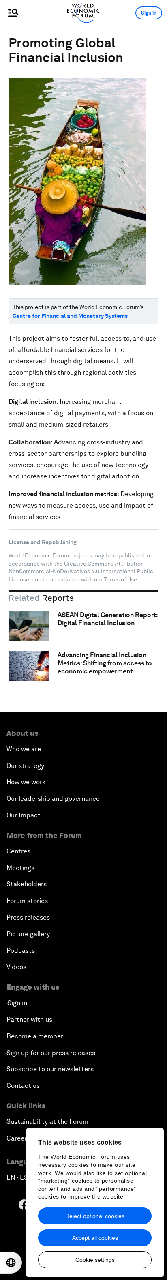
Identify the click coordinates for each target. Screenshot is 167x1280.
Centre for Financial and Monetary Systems (70, 316)
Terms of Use (120, 579)
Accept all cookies (95, 1238)
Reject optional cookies (94, 1216)
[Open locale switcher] (10, 1262)
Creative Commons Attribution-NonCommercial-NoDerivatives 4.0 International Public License (81, 571)
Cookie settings (95, 1259)
